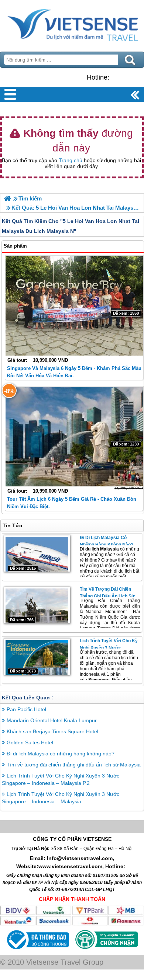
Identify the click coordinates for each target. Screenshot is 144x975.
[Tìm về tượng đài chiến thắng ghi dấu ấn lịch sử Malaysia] (37, 605)
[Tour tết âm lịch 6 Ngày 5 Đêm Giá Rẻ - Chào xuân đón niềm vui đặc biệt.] (74, 436)
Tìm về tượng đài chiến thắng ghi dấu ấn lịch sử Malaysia (107, 596)
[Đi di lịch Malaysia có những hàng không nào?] (37, 553)
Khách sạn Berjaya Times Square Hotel (52, 731)
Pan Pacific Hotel (26, 709)
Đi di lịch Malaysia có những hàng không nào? (60, 753)
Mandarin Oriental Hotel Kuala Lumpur (52, 720)
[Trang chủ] (7, 198)
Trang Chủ (72, 24)
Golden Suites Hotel (30, 742)
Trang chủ (70, 160)
